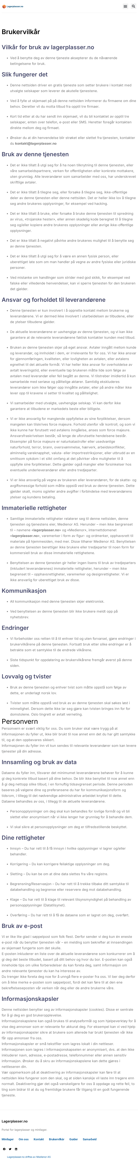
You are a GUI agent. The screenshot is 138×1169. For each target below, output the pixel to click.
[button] (125, 6)
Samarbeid (90, 1139)
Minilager (8, 1139)
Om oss (24, 1139)
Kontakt (39, 1139)
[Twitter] (10, 1149)
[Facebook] (4, 1149)
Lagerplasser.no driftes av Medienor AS (29, 1156)
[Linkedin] (16, 1149)
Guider (73, 1139)
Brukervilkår (56, 1139)
